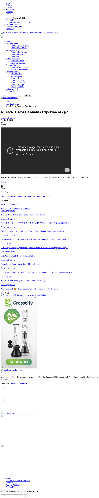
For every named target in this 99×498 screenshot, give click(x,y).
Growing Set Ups (17, 85)
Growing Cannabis (13, 72)
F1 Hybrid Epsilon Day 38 (11, 204)
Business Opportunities (19, 69)
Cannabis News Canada (20, 46)
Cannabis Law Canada (19, 52)
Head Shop (10, 29)
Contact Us (10, 20)
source (3, 182)
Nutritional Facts (12, 89)
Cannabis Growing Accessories (18, 22)
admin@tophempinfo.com (20, 383)
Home (8, 41)
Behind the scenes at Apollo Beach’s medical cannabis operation (25, 196)
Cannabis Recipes (12, 91)
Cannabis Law (11, 50)
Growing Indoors (17, 80)
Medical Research (17, 61)
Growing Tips (16, 78)
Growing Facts (16, 76)
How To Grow (16, 74)
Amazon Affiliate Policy (15, 485)
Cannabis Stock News (19, 67)
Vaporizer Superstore (14, 27)
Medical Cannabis (13, 59)
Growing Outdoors (18, 82)
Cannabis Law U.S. (18, 54)
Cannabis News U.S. (19, 48)
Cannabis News (12, 43)
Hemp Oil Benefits (18, 63)
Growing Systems (17, 87)
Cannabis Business (13, 65)
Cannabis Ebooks (12, 24)
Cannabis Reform (17, 56)
